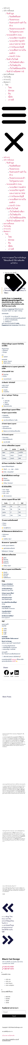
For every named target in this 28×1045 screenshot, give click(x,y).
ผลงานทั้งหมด (9, 74)
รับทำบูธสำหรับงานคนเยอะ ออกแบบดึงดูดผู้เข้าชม (14, 830)
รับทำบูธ (10, 13)
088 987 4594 (8, 968)
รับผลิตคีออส (14, 16)
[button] (14, 128)
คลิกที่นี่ (14, 661)
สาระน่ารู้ (7, 79)
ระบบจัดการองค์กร (17, 38)
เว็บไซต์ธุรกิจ (15, 65)
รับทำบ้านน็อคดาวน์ (15, 71)
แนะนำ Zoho (14, 56)
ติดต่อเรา (7, 82)
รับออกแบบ (14, 19)
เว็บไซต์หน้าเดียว (16, 62)
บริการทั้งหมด (9, 11)
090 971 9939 (8, 966)
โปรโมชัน (7, 77)
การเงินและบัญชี (16, 47)
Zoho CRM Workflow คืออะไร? (9, 886)
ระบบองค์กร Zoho (14, 35)
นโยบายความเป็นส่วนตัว (8, 1035)
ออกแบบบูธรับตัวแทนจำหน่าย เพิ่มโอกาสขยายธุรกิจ (14, 784)
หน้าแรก (7, 8)
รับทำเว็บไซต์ (12, 59)
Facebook (14, 659)
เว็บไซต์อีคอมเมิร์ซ (17, 68)
